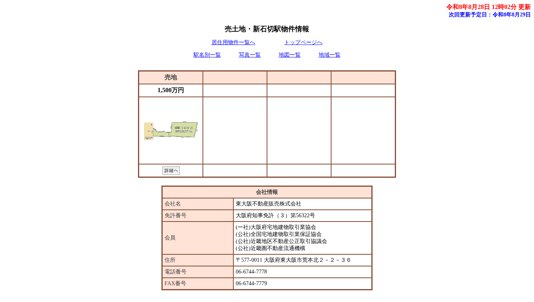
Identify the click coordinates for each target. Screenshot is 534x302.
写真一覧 (250, 55)
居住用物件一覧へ (233, 42)
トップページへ (303, 42)
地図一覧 (290, 55)
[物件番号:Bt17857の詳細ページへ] (171, 172)
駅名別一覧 (207, 55)
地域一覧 (329, 55)
